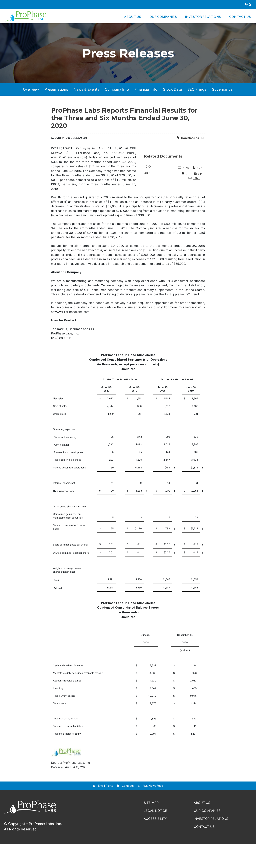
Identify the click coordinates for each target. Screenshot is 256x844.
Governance (222, 89)
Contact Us (240, 16)
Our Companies (163, 16)
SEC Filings (196, 89)
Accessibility (155, 819)
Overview (31, 89)
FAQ (247, 4)
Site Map (151, 803)
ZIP (200, 174)
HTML (185, 167)
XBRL (147, 173)
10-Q (147, 166)
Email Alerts (105, 785)
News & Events (86, 89)
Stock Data (172, 89)
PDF (199, 167)
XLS (188, 174)
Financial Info (146, 89)
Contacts (128, 785)
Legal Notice (155, 811)
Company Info (117, 89)
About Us (132, 16)
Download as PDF (193, 138)
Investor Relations (203, 16)
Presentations (56, 89)
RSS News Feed (152, 785)
